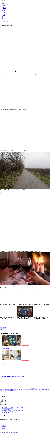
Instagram (3, 2)
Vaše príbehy (5, 11)
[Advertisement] (23, 382)
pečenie (1, 389)
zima (5, 390)
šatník (10, 390)
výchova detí (47, 389)
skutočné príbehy (11, 389)
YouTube (3, 3)
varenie (33, 389)
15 (4, 399)
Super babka (22, 389)
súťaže (30, 389)
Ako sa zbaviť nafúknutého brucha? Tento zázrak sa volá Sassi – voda (10, 413)
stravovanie (19, 389)
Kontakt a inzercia (5, 21)
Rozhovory (3, 10)
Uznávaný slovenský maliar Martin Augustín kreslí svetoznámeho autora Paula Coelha (13, 376)
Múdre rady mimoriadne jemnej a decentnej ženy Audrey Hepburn (10, 411)
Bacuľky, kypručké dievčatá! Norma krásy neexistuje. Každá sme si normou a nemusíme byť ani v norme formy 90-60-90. (15, 331)
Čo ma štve (4, 7)
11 (1, 399)
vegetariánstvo (36, 389)
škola (11, 390)
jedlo (32, 387)
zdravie (1, 390)
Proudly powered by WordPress (4, 432)
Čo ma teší (4, 8)
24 (0, 401)
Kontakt (3, 425)
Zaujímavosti (5, 9)
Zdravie (3, 16)
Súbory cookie (3, 428)
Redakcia (7, 348)
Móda (2, 17)
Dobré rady (3, 12)
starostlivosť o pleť (16, 389)
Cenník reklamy (4, 426)
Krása (2, 19)
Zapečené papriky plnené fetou (5, 412)
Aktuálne (3, 6)
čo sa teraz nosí (8, 390)
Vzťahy (4, 15)
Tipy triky (4, 14)
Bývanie (3, 18)
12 (2, 399)
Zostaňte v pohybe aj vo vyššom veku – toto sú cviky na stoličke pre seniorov (12, 361)
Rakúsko (6, 389)
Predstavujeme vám (26, 345)
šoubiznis (14, 390)
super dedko (28, 389)
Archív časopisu (4, 427)
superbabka (25, 389)
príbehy (4, 389)
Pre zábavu (4, 13)
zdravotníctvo (4, 390)
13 (3, 399)
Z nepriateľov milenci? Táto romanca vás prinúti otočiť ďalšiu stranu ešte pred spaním (12, 410)
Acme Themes (16, 432)
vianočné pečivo (44, 389)
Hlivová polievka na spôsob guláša (6, 409)
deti (8, 387)
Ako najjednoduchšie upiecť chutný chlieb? (7, 408)
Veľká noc (39, 389)
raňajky (7, 389)
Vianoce (41, 389)
